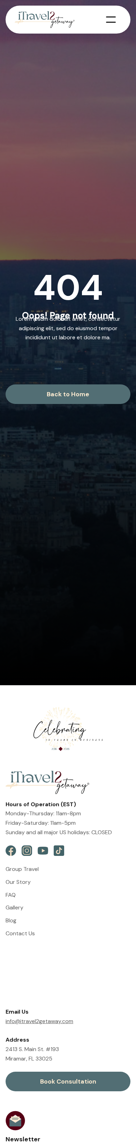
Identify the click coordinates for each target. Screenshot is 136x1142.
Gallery (14, 907)
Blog (11, 920)
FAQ (11, 895)
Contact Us (20, 933)
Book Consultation (68, 1081)
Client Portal (21, 977)
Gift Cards (19, 951)
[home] (49, 19)
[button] (111, 19)
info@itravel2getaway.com (39, 1021)
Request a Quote (29, 990)
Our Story (18, 882)
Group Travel (22, 869)
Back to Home (68, 394)
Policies (15, 964)
